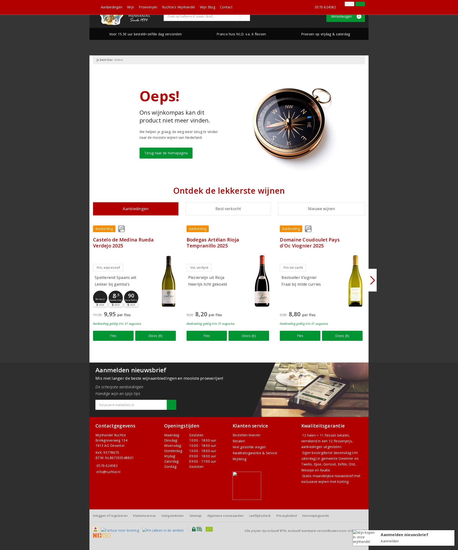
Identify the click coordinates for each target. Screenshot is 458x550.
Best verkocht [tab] (228, 208)
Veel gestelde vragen (249, 447)
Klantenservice (144, 515)
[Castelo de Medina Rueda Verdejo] (168, 281)
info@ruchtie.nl (108, 472)
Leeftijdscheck (260, 515)
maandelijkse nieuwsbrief (333, 476)
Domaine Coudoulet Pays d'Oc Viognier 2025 (310, 243)
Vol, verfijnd (199, 267)
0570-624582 (325, 7)
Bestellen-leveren (246, 435)
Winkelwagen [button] (345, 16)
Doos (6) (155, 335)
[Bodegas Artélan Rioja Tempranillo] (261, 281)
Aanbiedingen (111, 7)
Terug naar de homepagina (166, 153)
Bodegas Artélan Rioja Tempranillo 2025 (213, 243)
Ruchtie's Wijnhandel (178, 7)
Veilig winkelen (172, 515)
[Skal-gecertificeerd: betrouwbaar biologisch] (342, 4)
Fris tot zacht (293, 267)
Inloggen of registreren (110, 515)
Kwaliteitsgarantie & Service (255, 453)
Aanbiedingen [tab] (135, 208)
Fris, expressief (108, 267)
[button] (100, 298)
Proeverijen (148, 7)
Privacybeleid (286, 515)
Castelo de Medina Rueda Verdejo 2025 (123, 243)
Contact (226, 7)
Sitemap (195, 515)
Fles (113, 335)
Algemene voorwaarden (225, 515)
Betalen (239, 441)
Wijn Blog (207, 7)
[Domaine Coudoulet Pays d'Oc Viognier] (355, 281)
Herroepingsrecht (315, 515)
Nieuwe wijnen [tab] (321, 208)
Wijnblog (239, 459)
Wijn (130, 7)
